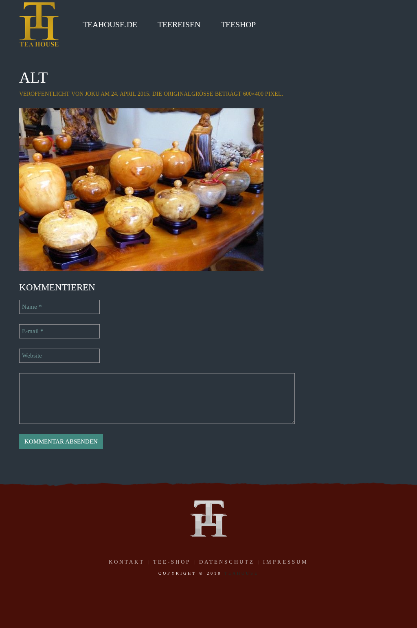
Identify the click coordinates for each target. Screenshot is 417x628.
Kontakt (127, 562)
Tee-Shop (172, 562)
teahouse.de (110, 24)
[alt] (141, 189)
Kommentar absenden (61, 441)
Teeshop (238, 24)
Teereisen (179, 24)
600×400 (253, 94)
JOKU (92, 94)
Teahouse (241, 573)
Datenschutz (227, 562)
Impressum (285, 562)
